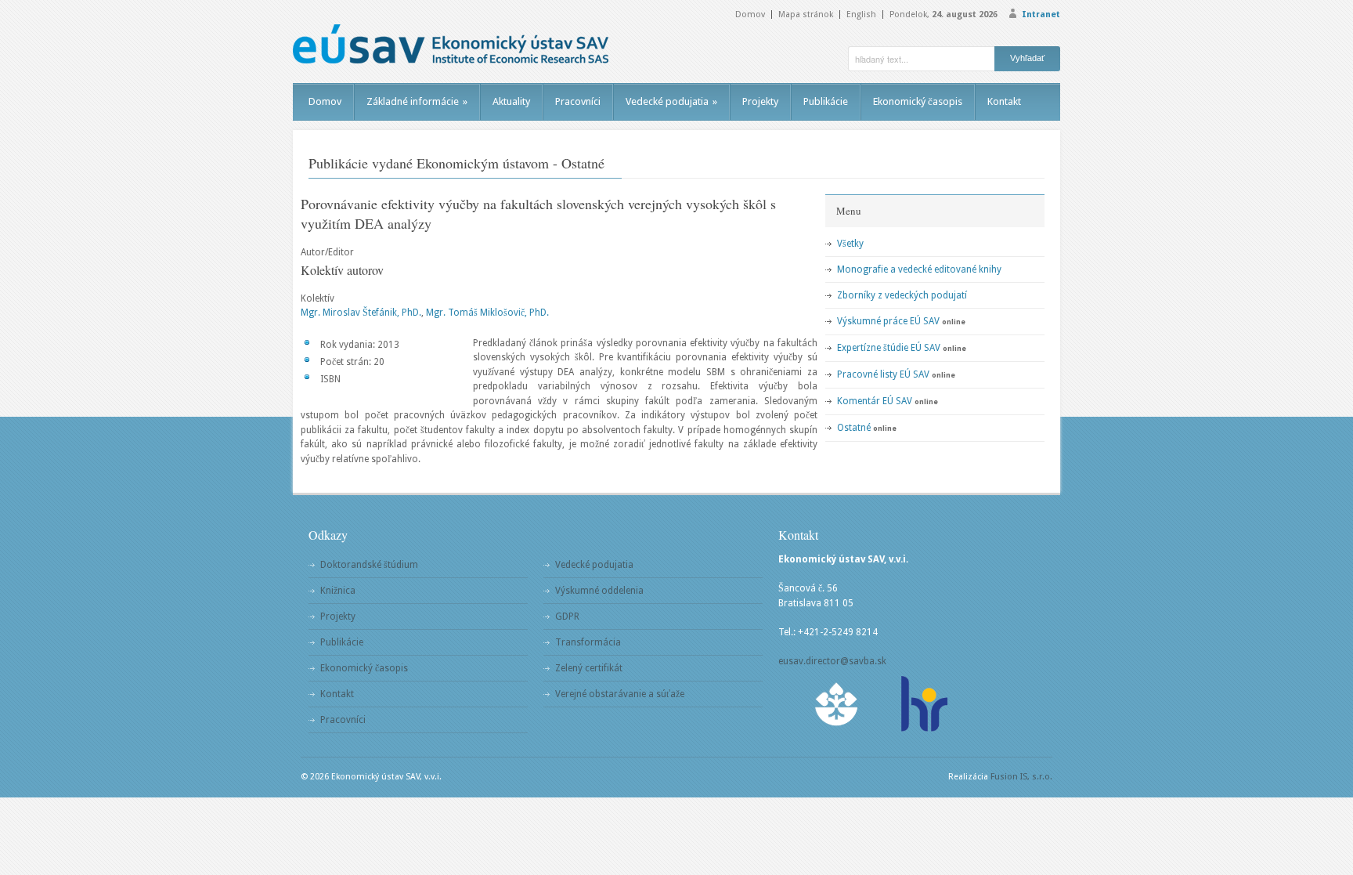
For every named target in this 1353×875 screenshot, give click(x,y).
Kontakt (1004, 101)
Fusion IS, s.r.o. (1021, 777)
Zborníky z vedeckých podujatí (902, 295)
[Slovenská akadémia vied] (837, 704)
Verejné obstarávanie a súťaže (619, 694)
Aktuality (511, 101)
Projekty (760, 101)
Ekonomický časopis (917, 101)
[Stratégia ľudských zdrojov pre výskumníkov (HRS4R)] (923, 704)
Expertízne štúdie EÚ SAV (888, 347)
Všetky (850, 243)
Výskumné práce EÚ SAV (888, 321)
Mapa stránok (805, 14)
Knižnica (337, 590)
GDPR (567, 616)
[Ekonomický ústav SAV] (450, 43)
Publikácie (825, 101)
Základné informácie (416, 101)
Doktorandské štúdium (369, 564)
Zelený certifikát (588, 668)
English (861, 14)
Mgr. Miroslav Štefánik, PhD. (361, 312)
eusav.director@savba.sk (832, 661)
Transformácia (588, 642)
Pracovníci (578, 101)
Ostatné (854, 427)
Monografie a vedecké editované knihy (919, 269)
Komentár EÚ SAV (874, 401)
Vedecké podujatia (671, 101)
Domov (750, 14)
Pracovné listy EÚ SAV (883, 374)
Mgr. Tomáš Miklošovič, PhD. (487, 312)
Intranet (1041, 14)
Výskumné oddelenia (599, 590)
